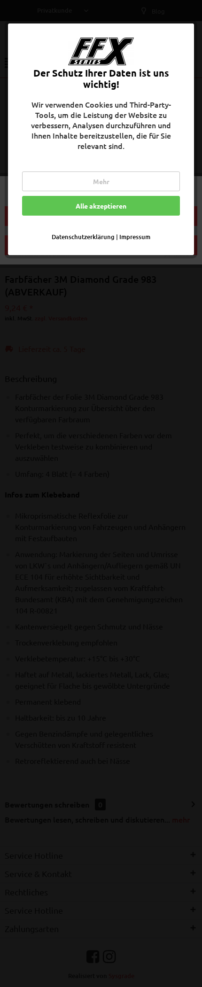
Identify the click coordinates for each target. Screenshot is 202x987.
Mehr (101, 181)
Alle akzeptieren (101, 206)
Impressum (134, 237)
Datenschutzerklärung (83, 237)
